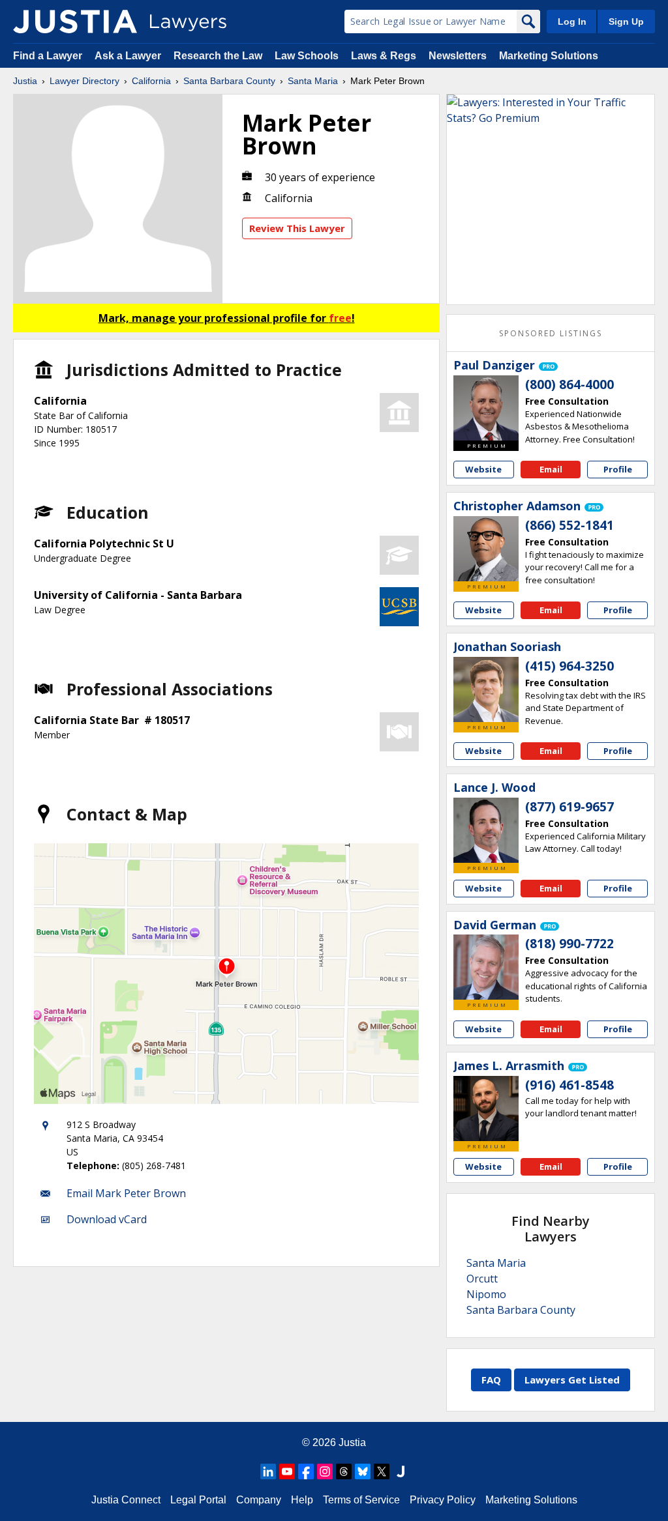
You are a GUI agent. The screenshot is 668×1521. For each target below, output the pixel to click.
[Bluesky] (363, 1471)
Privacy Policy (443, 1499)
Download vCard (107, 1219)
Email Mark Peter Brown (126, 1193)
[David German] (486, 967)
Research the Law (218, 55)
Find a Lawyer (47, 55)
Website (483, 469)
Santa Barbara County (229, 81)
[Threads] (344, 1471)
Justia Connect (125, 1499)
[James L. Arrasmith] (486, 1108)
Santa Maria (313, 81)
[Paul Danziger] (486, 408)
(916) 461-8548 (569, 1085)
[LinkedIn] (268, 1471)
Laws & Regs (383, 55)
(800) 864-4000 (569, 384)
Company (258, 1499)
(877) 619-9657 (569, 806)
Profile (617, 469)
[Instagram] (325, 1471)
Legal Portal (198, 1499)
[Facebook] (306, 1471)
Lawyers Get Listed (572, 1379)
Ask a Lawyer (129, 55)
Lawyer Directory (84, 81)
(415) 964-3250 (569, 666)
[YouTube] (287, 1471)
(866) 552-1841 (569, 525)
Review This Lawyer (297, 228)
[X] (381, 1471)
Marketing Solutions (548, 55)
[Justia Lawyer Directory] (75, 21)
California (151, 81)
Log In (572, 21)
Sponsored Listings (550, 333)
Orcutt (482, 1278)
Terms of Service (361, 1499)
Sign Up (626, 21)
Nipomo (486, 1294)
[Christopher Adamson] (486, 548)
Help (302, 1499)
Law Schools (307, 55)
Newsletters (458, 55)
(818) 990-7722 (569, 943)
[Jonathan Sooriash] (486, 689)
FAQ (491, 1379)
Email (550, 469)
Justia (25, 81)
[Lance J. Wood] (486, 830)
